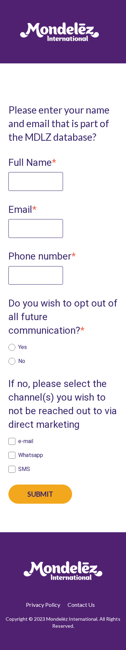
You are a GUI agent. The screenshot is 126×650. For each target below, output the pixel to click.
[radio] (63, 347)
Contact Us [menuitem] (81, 604)
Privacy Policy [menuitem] (43, 604)
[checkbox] (63, 354)
